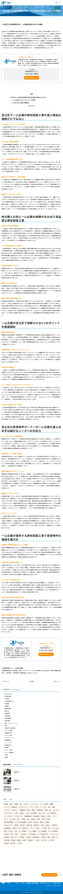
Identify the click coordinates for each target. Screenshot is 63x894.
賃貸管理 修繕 (8, 733)
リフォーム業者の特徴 (51, 813)
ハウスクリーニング (9, 738)
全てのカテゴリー (9, 694)
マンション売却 (8, 735)
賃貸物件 (24, 840)
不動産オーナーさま (16, 828)
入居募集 (16, 804)
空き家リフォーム (14, 837)
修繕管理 (19, 840)
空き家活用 (28, 837)
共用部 (11, 804)
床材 (21, 804)
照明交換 (16, 825)
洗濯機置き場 (14, 807)
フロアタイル (26, 804)
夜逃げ (16, 813)
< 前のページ (6, 681)
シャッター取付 (55, 828)
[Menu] (60, 2)
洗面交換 (47, 822)
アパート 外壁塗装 (9, 752)
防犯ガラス (11, 831)
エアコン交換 (51, 840)
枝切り (16, 834)
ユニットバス (7, 807)
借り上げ (38, 828)
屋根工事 (7, 711)
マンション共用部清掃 (53, 831)
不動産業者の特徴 (28, 816)
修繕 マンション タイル (11, 723)
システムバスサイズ (18, 816)
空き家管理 (7, 720)
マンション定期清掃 (32, 831)
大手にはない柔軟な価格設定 (21, 102)
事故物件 (7, 747)
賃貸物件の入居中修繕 (10, 728)
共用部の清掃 (8, 696)
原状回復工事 (8, 745)
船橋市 (48, 837)
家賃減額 (46, 804)
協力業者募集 (8, 718)
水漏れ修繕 (30, 840)
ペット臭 (27, 813)
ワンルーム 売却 (8, 750)
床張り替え (36, 822)
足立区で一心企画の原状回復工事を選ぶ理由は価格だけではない (28, 97)
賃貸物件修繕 (7, 840)
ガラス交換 (44, 828)
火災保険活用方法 (9, 701)
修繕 (6, 725)
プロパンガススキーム (8, 813)
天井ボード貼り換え (46, 819)
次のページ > (57, 681)
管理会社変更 (36, 816)
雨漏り (38, 819)
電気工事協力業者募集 (8, 822)
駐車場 (28, 810)
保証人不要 (22, 825)
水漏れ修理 (6, 843)
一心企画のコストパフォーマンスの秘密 (24, 100)
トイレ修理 (19, 843)
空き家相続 (6, 837)
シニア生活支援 (23, 834)
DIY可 (41, 804)
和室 (49, 807)
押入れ (36, 807)
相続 (28, 819)
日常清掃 (7, 703)
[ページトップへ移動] (60, 874)
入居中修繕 (43, 837)
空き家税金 (22, 837)
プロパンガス (56, 810)
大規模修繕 (7, 713)
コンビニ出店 (12, 819)
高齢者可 (33, 810)
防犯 (49, 828)
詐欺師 (46, 810)
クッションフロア (34, 804)
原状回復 (22, 813)
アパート (55, 816)
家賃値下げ (43, 816)
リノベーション (8, 742)
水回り (18, 819)
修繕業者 (13, 840)
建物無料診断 (8, 708)
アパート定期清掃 (22, 831)
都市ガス (49, 816)
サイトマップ (57, 885)
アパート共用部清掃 (42, 831)
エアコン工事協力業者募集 (20, 822)
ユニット (6, 819)
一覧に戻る (31, 681)
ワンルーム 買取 (8, 730)
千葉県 (6, 755)
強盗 (16, 831)
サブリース (32, 828)
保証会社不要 (29, 825)
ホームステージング (23, 807)
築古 (50, 810)
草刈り (12, 834)
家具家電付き (36, 825)
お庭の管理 (7, 716)
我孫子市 (42, 822)
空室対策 (6, 804)
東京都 (6, 757)
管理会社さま (25, 828)
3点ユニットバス (41, 813)
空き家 (42, 825)
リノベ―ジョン (43, 807)
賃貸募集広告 (22, 810)
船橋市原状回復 (36, 837)
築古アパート (15, 810)
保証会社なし (55, 825)
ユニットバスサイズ (8, 816)
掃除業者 (7, 706)
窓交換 (5, 831)
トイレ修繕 (36, 840)
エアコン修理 (43, 840)
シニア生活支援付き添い (43, 834)
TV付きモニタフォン (8, 825)
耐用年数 (23, 819)
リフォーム (31, 807)
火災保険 (7, 698)
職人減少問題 (33, 813)
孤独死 (53, 807)
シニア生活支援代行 (32, 834)
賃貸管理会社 (8, 740)
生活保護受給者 (7, 828)
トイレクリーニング (54, 834)
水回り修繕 (13, 843)
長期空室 (51, 804)
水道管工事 (33, 819)
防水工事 (30, 822)
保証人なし (48, 825)
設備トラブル (55, 837)
